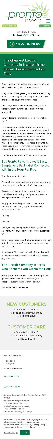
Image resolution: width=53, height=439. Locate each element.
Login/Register (9, 25)
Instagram (9, 363)
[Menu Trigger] (48, 21)
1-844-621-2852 (26, 35)
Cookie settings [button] (11, 432)
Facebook (9, 361)
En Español (45, 25)
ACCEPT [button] (24, 432)
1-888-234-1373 (26, 338)
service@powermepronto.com (17, 406)
